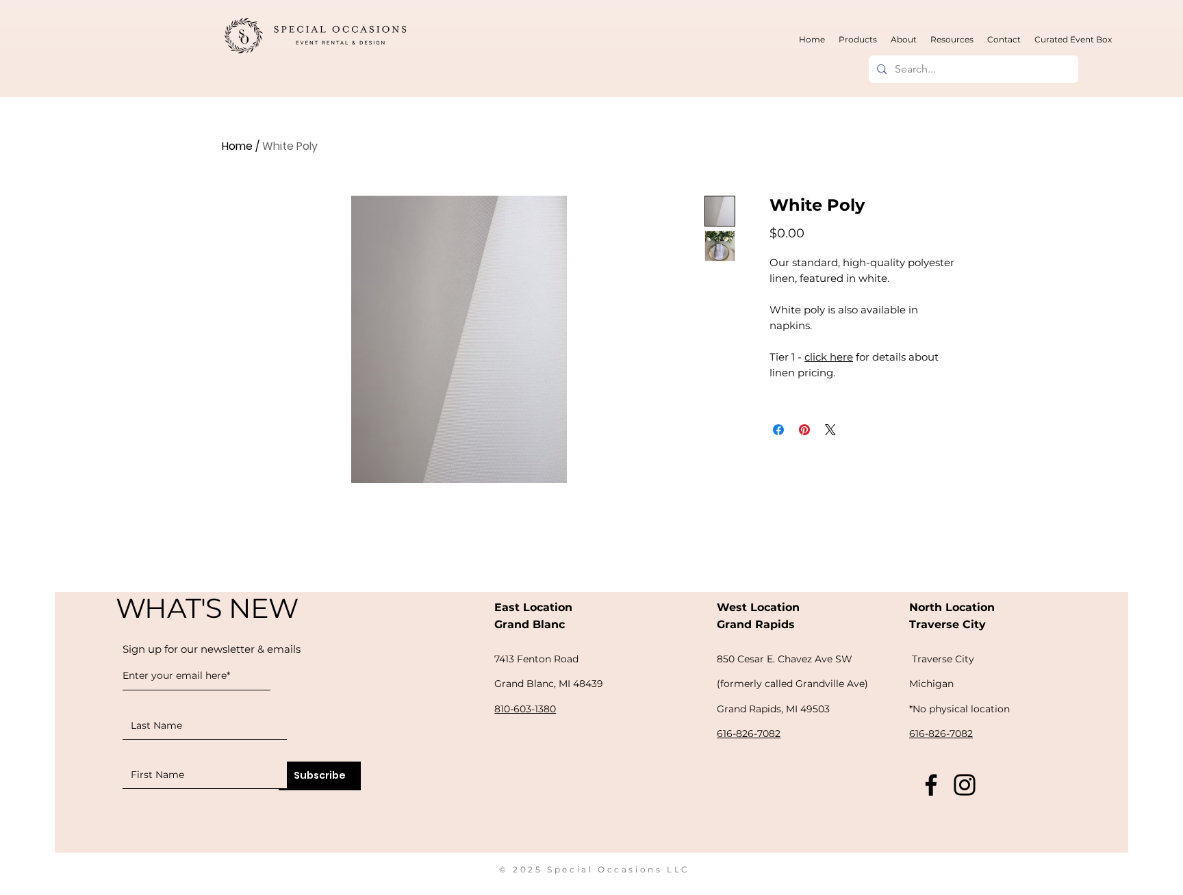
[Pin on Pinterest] (804, 429)
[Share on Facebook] (778, 429)
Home (237, 146)
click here (828, 356)
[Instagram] (964, 784)
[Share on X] (830, 429)
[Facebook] (931, 784)
